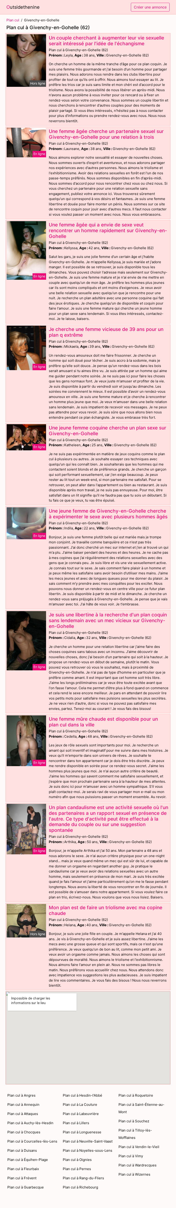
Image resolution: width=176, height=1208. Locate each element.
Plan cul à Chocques (23, 1132)
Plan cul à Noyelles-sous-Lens (87, 1150)
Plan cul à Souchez (133, 1121)
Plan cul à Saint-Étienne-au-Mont (141, 1108)
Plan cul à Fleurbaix (23, 1169)
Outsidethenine (23, 7)
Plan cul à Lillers (76, 1123)
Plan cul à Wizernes (134, 1174)
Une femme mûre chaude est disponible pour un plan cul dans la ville (103, 722)
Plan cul (12, 20)
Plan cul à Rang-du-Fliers (83, 1178)
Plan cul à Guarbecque (25, 1187)
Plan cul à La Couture (80, 1104)
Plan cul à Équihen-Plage (27, 1159)
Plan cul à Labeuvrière (81, 1114)
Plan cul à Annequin (23, 1104)
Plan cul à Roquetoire (135, 1095)
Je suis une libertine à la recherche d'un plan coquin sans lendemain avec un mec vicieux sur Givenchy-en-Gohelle (108, 620)
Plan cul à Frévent (21, 1178)
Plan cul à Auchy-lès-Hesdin (30, 1123)
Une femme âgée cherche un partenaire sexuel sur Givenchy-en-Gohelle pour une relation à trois (106, 134)
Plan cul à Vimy (130, 1156)
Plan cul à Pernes (77, 1169)
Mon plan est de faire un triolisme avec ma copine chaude (105, 910)
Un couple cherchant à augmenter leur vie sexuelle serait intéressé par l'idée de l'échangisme (106, 40)
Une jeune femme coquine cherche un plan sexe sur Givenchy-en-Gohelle (107, 430)
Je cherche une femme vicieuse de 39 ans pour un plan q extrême (106, 332)
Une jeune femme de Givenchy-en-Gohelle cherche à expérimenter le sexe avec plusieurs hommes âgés (108, 513)
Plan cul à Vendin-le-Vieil (138, 1147)
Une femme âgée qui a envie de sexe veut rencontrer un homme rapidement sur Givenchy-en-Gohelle (108, 230)
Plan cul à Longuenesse (82, 1132)
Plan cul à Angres (21, 1095)
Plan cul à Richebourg (80, 1187)
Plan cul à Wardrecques (137, 1165)
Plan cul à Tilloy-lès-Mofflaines (135, 1134)
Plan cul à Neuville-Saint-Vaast (88, 1141)
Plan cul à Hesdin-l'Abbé (82, 1095)
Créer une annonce (150, 7)
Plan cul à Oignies (77, 1159)
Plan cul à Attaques (22, 1114)
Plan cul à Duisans (22, 1150)
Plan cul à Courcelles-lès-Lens (32, 1141)
